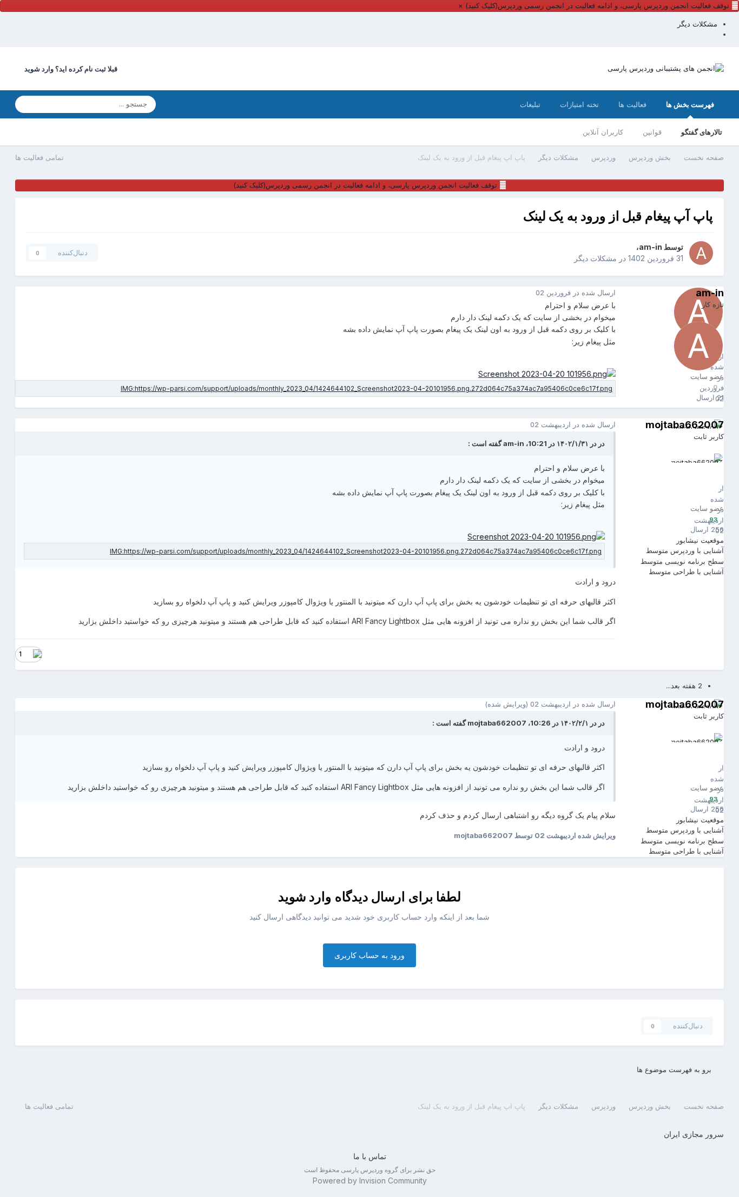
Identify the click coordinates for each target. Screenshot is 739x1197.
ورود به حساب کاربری (369, 955)
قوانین (652, 132)
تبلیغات (530, 104)
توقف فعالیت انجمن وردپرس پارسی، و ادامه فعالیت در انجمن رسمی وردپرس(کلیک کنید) (597, 5)
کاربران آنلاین (603, 132)
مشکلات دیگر (595, 258)
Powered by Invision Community (370, 1180)
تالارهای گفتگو (701, 132)
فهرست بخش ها (690, 104)
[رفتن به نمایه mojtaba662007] (698, 478)
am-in (650, 246)
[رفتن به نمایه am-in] (701, 253)
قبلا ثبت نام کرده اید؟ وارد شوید (69, 68)
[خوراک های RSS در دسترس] (20, 1105)
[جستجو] (26, 104)
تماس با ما (369, 1156)
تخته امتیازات (579, 104)
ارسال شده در (576, 292)
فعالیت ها (632, 104)
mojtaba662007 (684, 424)
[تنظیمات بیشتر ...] (26, 293)
